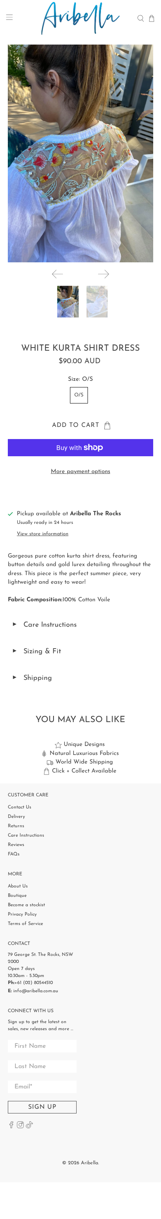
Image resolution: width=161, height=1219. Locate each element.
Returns (16, 826)
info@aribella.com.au (35, 991)
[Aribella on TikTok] (29, 1127)
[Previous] (57, 274)
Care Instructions (44, 625)
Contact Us (19, 807)
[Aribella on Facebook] (11, 1127)
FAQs (14, 854)
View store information (42, 533)
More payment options (80, 472)
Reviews (16, 845)
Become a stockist (26, 905)
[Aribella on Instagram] (20, 1127)
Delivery (16, 816)
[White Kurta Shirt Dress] (80, 153)
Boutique (17, 895)
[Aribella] (80, 18)
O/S (79, 395)
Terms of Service (25, 923)
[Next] (103, 274)
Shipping (32, 678)
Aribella (89, 1163)
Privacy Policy (22, 914)
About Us (18, 886)
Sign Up (42, 1107)
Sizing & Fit (36, 651)
